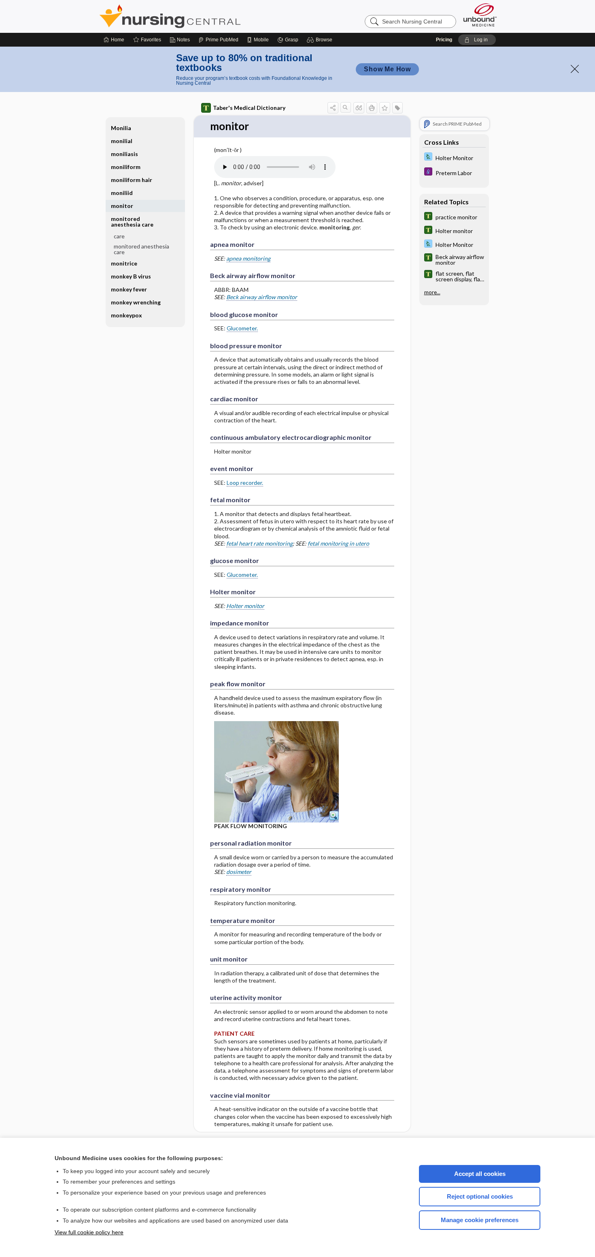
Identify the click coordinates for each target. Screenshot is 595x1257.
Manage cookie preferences (479, 1219)
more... (432, 292)
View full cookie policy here (89, 1232)
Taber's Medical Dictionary (249, 107)
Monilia (121, 127)
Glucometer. (242, 328)
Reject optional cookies (480, 1196)
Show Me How (387, 69)
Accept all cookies (480, 1173)
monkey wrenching (136, 302)
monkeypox (126, 315)
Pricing (444, 40)
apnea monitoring (248, 258)
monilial (121, 140)
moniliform (125, 166)
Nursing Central (200, 16)
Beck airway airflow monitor (261, 296)
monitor (122, 205)
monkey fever (129, 289)
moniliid (122, 192)
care (119, 236)
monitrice (124, 263)
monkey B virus (131, 276)
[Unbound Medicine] (480, 15)
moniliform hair (131, 179)
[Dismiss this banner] (575, 69)
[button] (321, 40)
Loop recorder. (245, 482)
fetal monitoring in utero (338, 543)
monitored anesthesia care (141, 249)
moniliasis (124, 153)
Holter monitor (245, 605)
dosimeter (238, 871)
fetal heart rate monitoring (259, 543)
